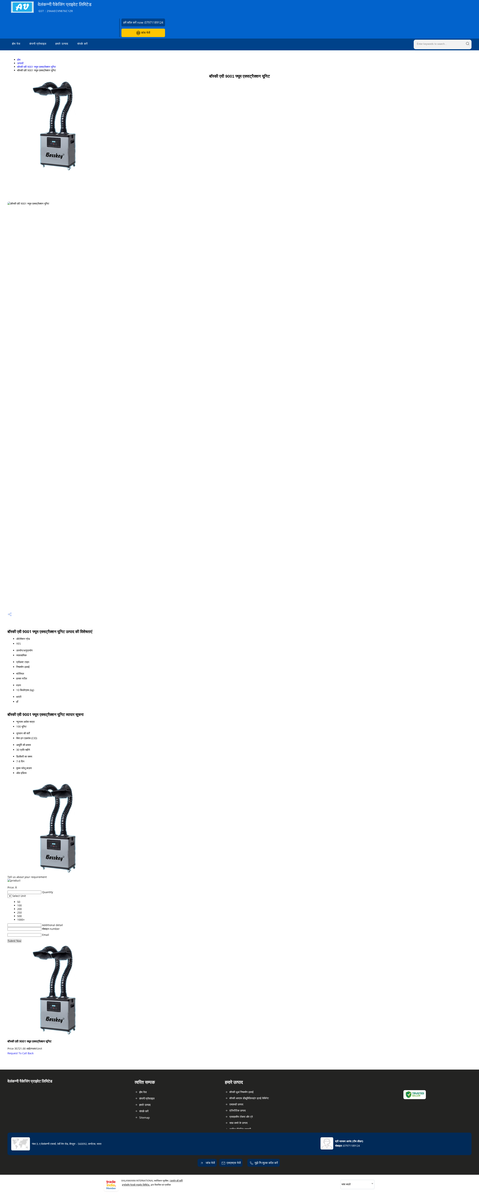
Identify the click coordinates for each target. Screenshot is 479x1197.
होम (18, 59)
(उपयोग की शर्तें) (176, 1180)
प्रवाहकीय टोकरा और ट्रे (241, 1116)
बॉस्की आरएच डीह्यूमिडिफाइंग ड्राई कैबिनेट (249, 1098)
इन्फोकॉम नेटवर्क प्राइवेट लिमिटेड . (136, 1184)
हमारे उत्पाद (61, 43)
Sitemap (144, 1117)
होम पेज (16, 43)
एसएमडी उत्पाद (236, 1104)
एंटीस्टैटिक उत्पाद (237, 1110)
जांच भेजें (145, 33)
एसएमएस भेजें (234, 1163)
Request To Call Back (20, 1053)
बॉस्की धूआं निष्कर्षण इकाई (241, 1092)
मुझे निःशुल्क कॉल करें (266, 1163)
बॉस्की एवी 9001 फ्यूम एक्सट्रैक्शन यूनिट (36, 66)
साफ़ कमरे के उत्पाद (238, 1123)
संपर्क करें (82, 43)
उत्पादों (20, 63)
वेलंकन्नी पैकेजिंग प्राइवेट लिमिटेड (64, 7)
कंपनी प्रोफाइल (37, 43)
